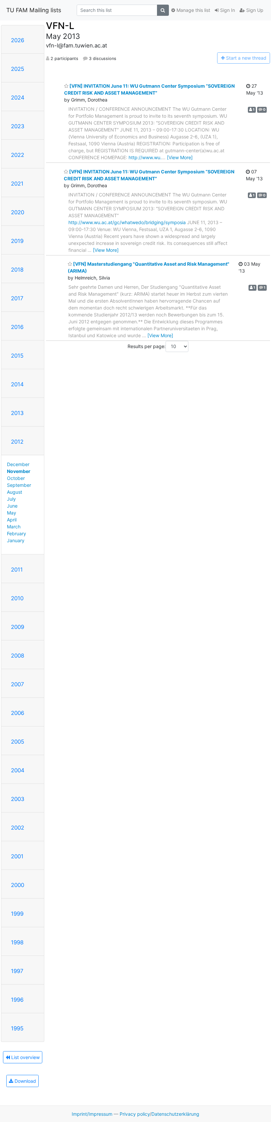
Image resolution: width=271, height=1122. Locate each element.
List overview (25, 1057)
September (19, 485)
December (18, 464)
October (16, 478)
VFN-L (60, 25)
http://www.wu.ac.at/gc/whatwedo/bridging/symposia (127, 222)
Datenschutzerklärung (175, 1114)
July (11, 499)
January (15, 540)
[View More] (180, 157)
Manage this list (192, 10)
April (12, 519)
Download (24, 1081)
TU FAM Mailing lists (33, 10)
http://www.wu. (145, 157)
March (13, 526)
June (12, 506)
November (18, 471)
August (14, 492)
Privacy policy (135, 1114)
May (11, 513)
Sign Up (254, 10)
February (16, 533)
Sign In (227, 10)
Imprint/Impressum (92, 1114)
